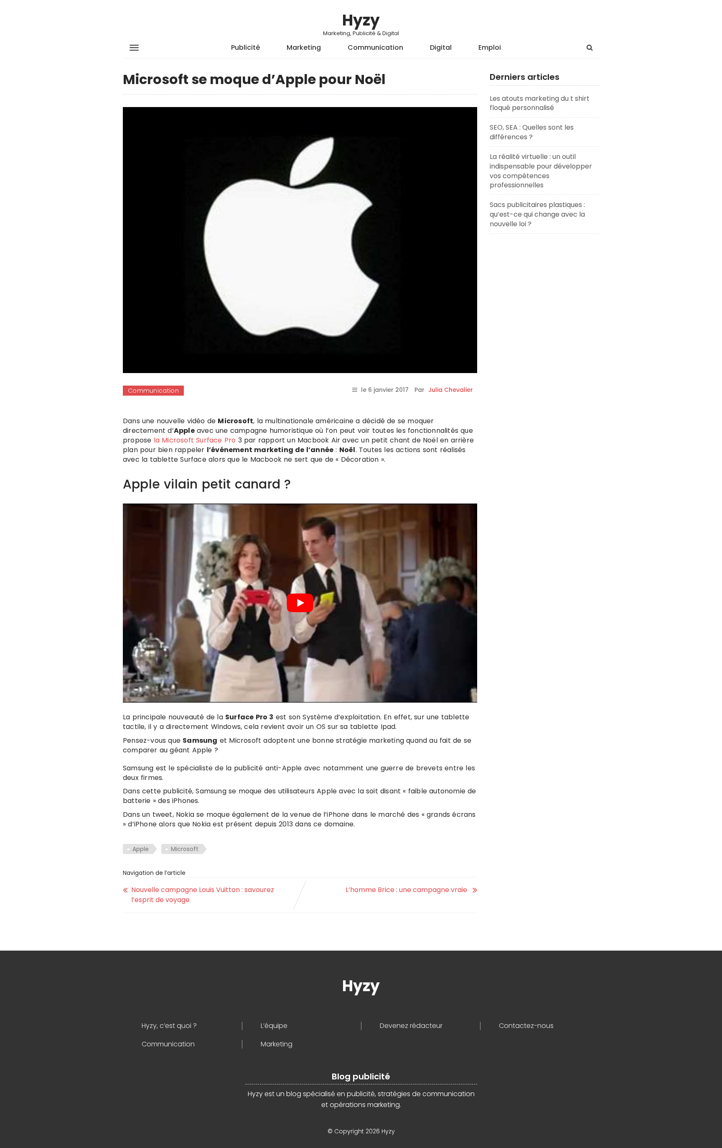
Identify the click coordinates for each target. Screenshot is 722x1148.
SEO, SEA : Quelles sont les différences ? (532, 132)
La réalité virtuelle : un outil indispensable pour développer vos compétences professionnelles (541, 171)
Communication (375, 47)
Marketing (304, 47)
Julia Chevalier (450, 390)
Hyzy (361, 20)
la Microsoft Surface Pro (195, 440)
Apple (140, 849)
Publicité (245, 47)
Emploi (489, 47)
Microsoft (184, 849)
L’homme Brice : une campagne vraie (407, 890)
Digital (441, 47)
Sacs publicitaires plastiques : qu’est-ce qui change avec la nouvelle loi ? (537, 214)
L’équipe (274, 1026)
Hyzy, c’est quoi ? (169, 1026)
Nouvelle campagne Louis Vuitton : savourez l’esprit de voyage (202, 895)
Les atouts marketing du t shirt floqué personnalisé (540, 103)
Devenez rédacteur (411, 1026)
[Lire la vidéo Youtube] (300, 603)
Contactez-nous (526, 1026)
